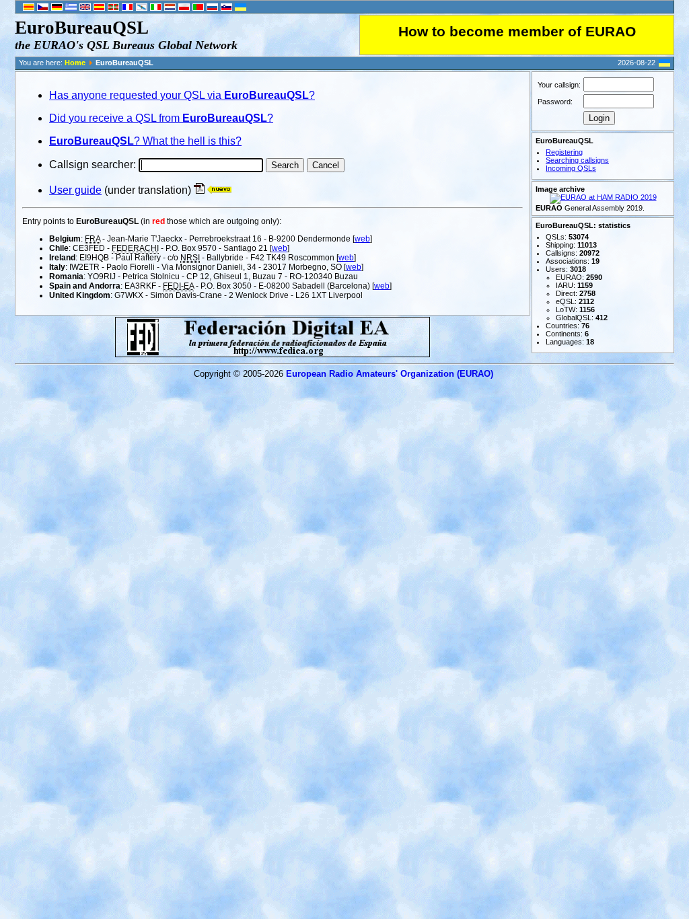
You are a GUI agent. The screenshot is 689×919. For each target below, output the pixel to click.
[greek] (71, 8)
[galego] (141, 8)
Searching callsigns (577, 160)
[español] (99, 8)
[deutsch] (57, 8)
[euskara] (113, 8)
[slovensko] (226, 8)
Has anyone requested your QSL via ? (182, 95)
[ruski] (212, 8)
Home (75, 63)
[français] (127, 8)
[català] (28, 8)
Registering (564, 152)
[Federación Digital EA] (272, 353)
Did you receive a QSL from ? (161, 118)
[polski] (184, 8)
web (362, 239)
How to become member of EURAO (517, 32)
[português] (198, 8)
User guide (75, 190)
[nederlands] (170, 8)
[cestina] (42, 8)
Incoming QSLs (571, 168)
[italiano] (155, 8)
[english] (85, 8)
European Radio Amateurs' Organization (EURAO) (389, 374)
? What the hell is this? (145, 141)
